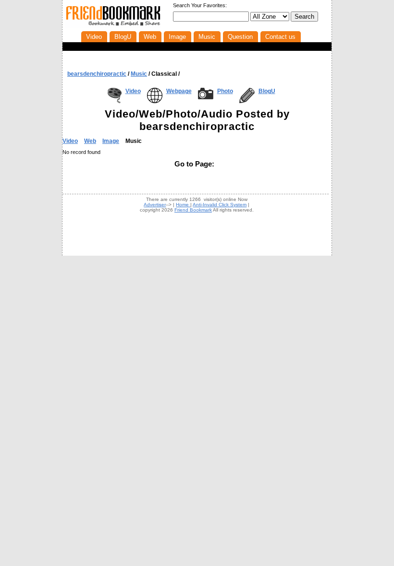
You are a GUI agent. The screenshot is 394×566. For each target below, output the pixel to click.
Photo (225, 91)
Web (90, 141)
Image (110, 141)
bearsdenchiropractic (96, 74)
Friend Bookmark (193, 209)
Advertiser (155, 204)
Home (183, 204)
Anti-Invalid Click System (219, 204)
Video (133, 91)
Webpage (179, 91)
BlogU (267, 91)
